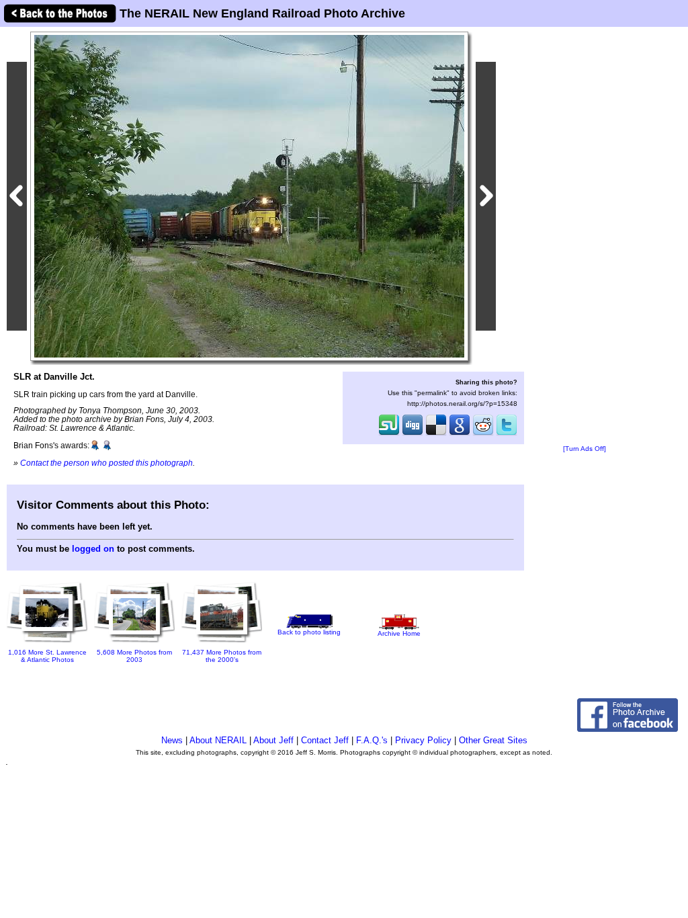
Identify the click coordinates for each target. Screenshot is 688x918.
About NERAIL (218, 740)
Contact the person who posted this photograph (106, 462)
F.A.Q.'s (372, 740)
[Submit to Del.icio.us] (436, 434)
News (172, 740)
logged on (93, 549)
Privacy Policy (423, 740)
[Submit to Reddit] (483, 434)
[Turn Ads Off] (584, 448)
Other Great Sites (493, 740)
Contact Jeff (325, 740)
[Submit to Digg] (412, 434)
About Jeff (273, 740)
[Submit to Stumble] (389, 434)
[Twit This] (506, 434)
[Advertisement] (584, 236)
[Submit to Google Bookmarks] (459, 434)
